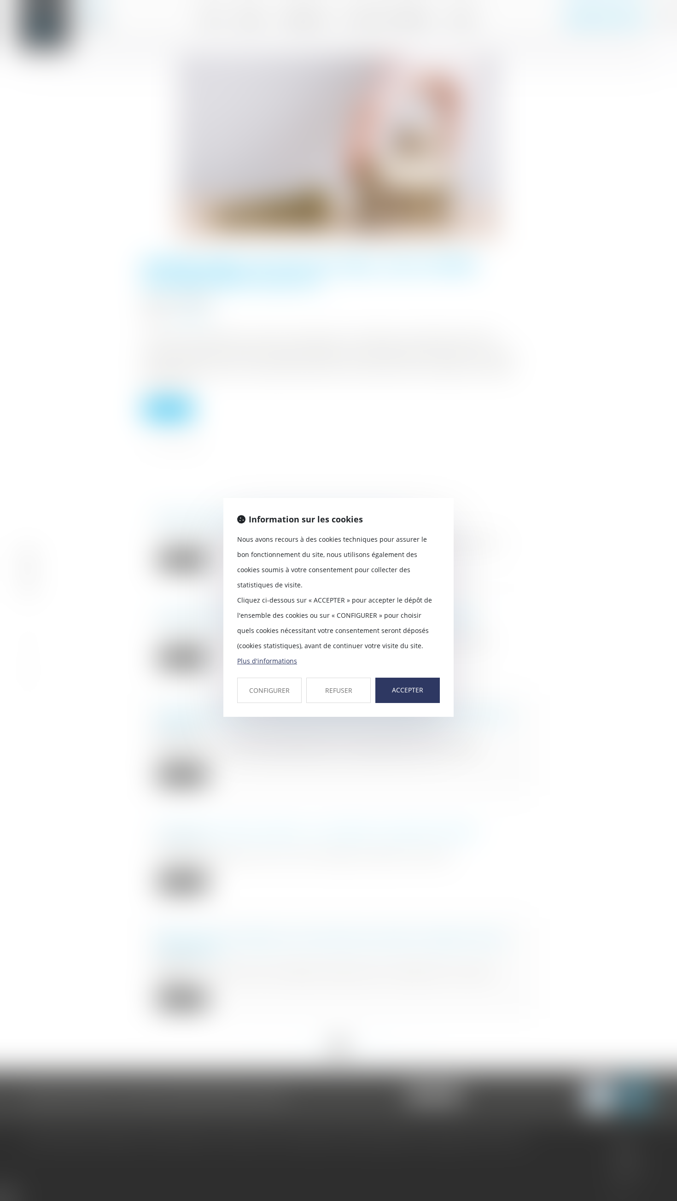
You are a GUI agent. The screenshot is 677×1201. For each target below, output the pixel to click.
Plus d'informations (267, 660)
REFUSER (338, 690)
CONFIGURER (269, 690)
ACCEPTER (407, 689)
